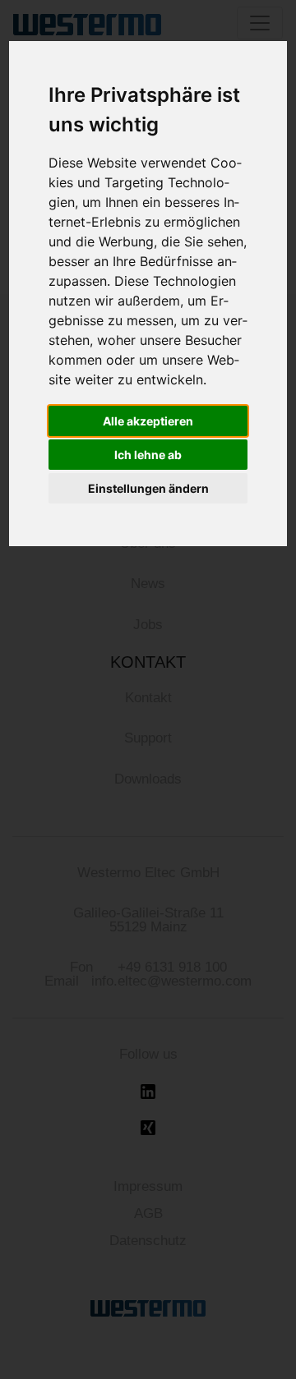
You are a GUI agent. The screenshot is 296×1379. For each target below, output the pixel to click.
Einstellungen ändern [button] (148, 488)
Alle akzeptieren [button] (148, 421)
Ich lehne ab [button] (148, 455)
